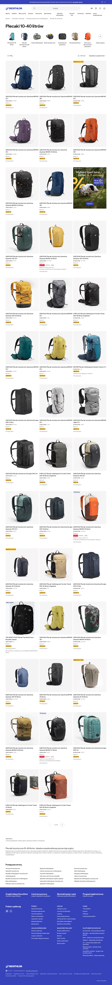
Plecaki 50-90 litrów (11, 43)
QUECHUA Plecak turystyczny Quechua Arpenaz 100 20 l (19, 257)
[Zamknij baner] (105, 2)
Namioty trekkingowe (46, 868)
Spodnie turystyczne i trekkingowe (17, 878)
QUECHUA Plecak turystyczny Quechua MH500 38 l (56, 97)
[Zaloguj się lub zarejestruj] (100, 8)
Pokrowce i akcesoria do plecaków (87, 44)
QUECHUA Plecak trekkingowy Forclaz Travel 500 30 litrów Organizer (55, 585)
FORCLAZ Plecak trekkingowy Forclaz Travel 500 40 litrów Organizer (89, 315)
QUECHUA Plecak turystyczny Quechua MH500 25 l (22, 97)
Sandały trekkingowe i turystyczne (17, 873)
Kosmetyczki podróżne (62, 43)
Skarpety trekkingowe (81, 873)
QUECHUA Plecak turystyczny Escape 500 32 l (22, 473)
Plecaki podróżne (74, 43)
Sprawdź (89, 203)
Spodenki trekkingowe (47, 883)
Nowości (88, 13)
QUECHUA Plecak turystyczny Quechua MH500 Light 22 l (89, 421)
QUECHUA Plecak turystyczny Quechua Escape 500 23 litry (22, 421)
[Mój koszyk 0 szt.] (104, 8)
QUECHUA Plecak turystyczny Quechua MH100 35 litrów (55, 696)
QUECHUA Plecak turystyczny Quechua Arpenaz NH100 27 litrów (53, 749)
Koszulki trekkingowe (47, 873)
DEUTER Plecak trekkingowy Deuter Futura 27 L (89, 367)
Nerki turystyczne (49, 43)
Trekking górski (10, 876)
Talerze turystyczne (80, 876)
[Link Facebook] (7, 911)
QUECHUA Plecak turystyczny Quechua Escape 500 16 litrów (56, 528)
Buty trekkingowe (11, 881)
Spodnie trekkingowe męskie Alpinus (51, 878)
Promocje (81, 13)
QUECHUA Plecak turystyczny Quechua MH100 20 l (89, 97)
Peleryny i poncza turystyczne (15, 883)
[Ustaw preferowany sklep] (92, 8)
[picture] (22, 77)
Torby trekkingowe (37, 43)
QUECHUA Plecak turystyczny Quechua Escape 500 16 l (89, 749)
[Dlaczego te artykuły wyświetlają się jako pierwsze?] (79, 56)
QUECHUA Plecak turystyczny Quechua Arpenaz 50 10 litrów (19, 585)
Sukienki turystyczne (12, 871)
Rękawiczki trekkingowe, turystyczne (86, 878)
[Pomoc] (96, 8)
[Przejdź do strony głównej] (14, 8)
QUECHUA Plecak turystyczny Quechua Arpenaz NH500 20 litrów (19, 204)
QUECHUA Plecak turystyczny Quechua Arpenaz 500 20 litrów (19, 315)
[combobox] (97, 56)
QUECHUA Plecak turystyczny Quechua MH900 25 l (56, 315)
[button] (53, 267)
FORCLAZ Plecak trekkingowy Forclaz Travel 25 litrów (21, 806)
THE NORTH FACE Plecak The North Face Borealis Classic (20, 638)
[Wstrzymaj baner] (102, 2)
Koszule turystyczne (80, 868)
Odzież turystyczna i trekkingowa (50, 871)
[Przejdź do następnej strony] (62, 825)
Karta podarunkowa (97, 14)
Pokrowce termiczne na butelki (49, 876)
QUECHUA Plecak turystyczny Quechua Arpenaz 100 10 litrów (87, 257)
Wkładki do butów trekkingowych (84, 881)
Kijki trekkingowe (79, 871)
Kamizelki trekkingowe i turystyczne (51, 881)
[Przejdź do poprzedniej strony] (50, 825)
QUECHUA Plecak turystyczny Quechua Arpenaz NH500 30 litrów (53, 151)
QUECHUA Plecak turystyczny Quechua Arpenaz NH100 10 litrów (53, 257)
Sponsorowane (78, 168)
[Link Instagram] (10, 911)
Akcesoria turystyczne (13, 868)
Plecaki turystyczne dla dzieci (24, 44)
